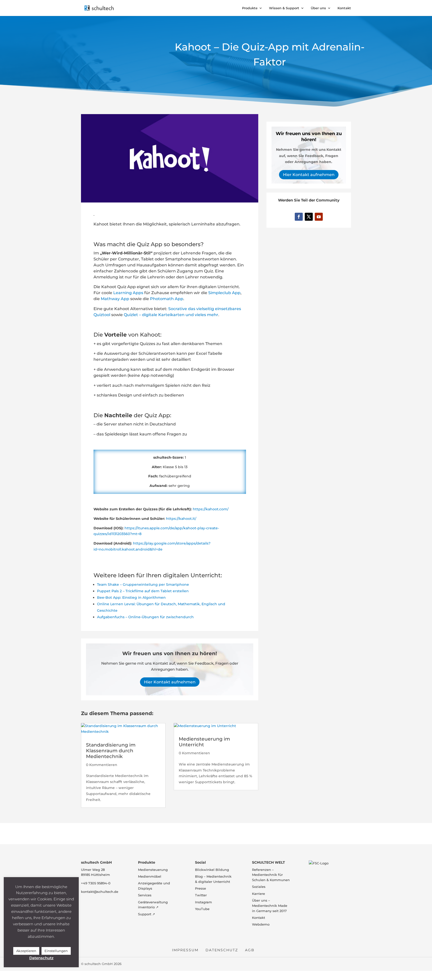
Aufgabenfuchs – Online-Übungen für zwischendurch (145, 617)
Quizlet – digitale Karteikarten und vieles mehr (171, 314)
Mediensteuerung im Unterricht (204, 742)
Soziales (259, 887)
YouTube (202, 909)
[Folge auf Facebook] (299, 217)
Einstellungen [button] (56, 951)
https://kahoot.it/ (181, 518)
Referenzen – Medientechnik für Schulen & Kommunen (271, 875)
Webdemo (261, 925)
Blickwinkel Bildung (212, 870)
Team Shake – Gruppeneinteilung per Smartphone (143, 584)
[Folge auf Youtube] (319, 217)
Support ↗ (146, 914)
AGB (249, 950)
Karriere (258, 894)
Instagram (203, 902)
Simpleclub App (224, 292)
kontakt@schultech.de (99, 892)
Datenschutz (222, 950)
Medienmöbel (149, 876)
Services (145, 895)
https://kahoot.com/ (210, 509)
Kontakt (344, 8)
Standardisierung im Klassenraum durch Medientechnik (111, 750)
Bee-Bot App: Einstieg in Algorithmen (131, 597)
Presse (200, 888)
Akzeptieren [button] (26, 951)
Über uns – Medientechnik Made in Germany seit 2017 (269, 905)
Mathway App (115, 298)
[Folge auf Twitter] (309, 217)
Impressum (185, 950)
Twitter (201, 895)
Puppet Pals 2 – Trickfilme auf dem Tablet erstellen (143, 591)
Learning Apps (128, 292)
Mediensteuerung (153, 870)
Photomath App (166, 298)
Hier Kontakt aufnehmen (170, 682)
